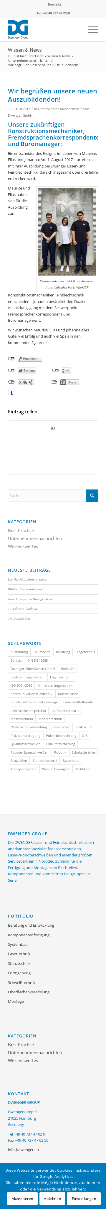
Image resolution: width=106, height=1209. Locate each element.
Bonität (16, 660)
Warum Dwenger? (55, 769)
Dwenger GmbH (20, 115)
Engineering (59, 677)
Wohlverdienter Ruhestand (26, 589)
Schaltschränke (83, 752)
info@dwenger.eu (23, 1149)
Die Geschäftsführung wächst (27, 579)
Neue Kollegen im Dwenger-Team (30, 599)
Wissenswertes (23, 546)
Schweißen (19, 760)
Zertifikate (82, 769)
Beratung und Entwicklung (31, 925)
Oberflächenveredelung (29, 727)
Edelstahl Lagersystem (27, 677)
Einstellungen (84, 1198)
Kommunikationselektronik (31, 694)
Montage (16, 1001)
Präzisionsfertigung (25, 735)
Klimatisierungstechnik (55, 685)
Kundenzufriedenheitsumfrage (34, 702)
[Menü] (90, 29)
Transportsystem (24, 769)
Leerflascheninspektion (28, 710)
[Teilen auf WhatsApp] (53, 428)
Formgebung (19, 972)
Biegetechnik (85, 652)
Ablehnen (52, 1198)
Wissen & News (25, 50)
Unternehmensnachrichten (58, 109)
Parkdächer (61, 727)
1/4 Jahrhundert (19, 618)
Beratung (63, 652)
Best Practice (21, 530)
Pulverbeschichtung (61, 735)
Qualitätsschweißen (26, 744)
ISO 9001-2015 (21, 685)
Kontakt (54, 4)
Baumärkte (42, 652)
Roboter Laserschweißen (30, 752)
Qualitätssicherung (60, 744)
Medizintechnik (50, 719)
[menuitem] (54, 4)
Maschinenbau (22, 719)
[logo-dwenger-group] (44, 29)
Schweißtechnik (21, 982)
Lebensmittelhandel (78, 702)
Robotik (60, 752)
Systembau (71, 760)
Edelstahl (67, 668)
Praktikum (84, 727)
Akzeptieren (23, 1198)
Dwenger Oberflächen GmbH (33, 668)
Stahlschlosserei (45, 760)
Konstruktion (68, 694)
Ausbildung (19, 652)
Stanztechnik (19, 963)
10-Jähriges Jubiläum (23, 608)
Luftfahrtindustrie (65, 710)
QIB (84, 735)
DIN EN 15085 (37, 660)
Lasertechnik (19, 953)
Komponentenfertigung (28, 935)
